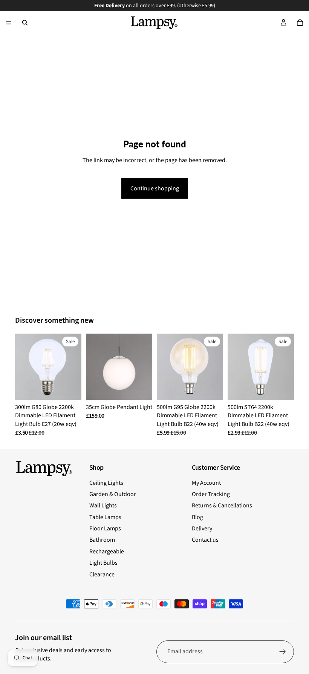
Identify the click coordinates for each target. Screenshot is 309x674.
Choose (288, 388)
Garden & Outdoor (112, 494)
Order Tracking (211, 494)
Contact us (205, 540)
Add (217, 388)
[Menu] (8, 22)
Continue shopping (154, 188)
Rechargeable (106, 551)
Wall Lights (103, 505)
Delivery (202, 528)
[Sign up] (283, 652)
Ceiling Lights (106, 483)
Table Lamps (105, 517)
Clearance (102, 574)
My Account (206, 483)
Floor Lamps (105, 528)
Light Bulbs (103, 563)
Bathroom (102, 540)
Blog (197, 517)
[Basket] (300, 22)
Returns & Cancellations (222, 505)
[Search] (25, 22)
